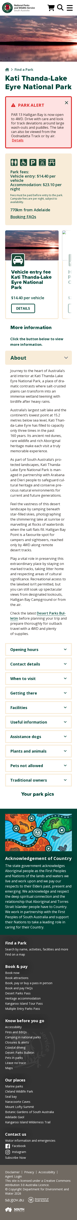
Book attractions (16, 978)
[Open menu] (70, 8)
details (23, 308)
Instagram (19, 1152)
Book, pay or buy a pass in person (28, 983)
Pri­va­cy (29, 1172)
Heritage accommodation (23, 998)
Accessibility (13, 1027)
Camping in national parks (23, 1037)
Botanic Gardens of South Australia (29, 1112)
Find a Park (24, 69)
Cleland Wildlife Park (19, 1091)
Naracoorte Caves (17, 1102)
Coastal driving (15, 1047)
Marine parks (14, 1086)
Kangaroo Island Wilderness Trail (27, 1122)
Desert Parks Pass (18, 993)
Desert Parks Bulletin (19, 1053)
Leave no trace (15, 1063)
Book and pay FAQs (19, 988)
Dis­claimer (12, 1172)
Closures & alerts (17, 1042)
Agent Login (13, 1176)
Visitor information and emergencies (30, 1140)
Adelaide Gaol (14, 1117)
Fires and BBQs (16, 1032)
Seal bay (11, 1096)
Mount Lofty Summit (19, 1107)
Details (18, 140)
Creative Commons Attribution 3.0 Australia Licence (38, 1183)
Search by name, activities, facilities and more (36, 949)
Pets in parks (14, 1058)
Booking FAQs (23, 216)
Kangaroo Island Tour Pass (24, 1003)
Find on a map (15, 954)
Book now (12, 973)
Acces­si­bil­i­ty (46, 1172)
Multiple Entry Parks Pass (22, 1009)
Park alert (31, 105)
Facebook (19, 1146)
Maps (9, 1068)
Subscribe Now (15, 1158)
